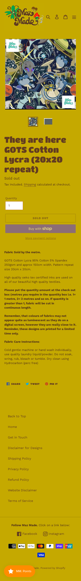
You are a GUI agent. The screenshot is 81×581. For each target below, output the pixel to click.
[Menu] (74, 17)
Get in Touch (17, 437)
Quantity (11, 198)
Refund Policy (18, 480)
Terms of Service (20, 501)
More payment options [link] (40, 238)
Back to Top (17, 416)
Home (12, 427)
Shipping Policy (19, 458)
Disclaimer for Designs (25, 448)
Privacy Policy (18, 469)
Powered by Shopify (52, 568)
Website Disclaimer (22, 490)
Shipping (30, 184)
